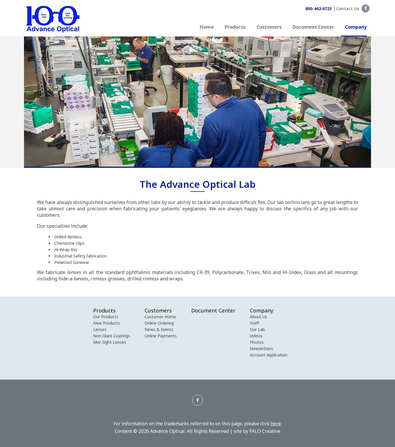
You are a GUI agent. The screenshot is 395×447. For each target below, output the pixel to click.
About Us (258, 316)
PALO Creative (264, 431)
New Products (106, 323)
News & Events (159, 329)
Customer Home (160, 316)
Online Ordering (159, 323)
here (276, 423)
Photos (257, 342)
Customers (269, 27)
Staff (254, 323)
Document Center (313, 27)
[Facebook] (365, 8)
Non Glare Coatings (111, 336)
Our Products (105, 316)
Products (235, 27)
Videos (256, 336)
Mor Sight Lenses (109, 342)
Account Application (268, 355)
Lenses (99, 329)
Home (207, 27)
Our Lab (257, 329)
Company (356, 27)
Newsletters (261, 348)
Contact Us (347, 8)
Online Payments (161, 336)
